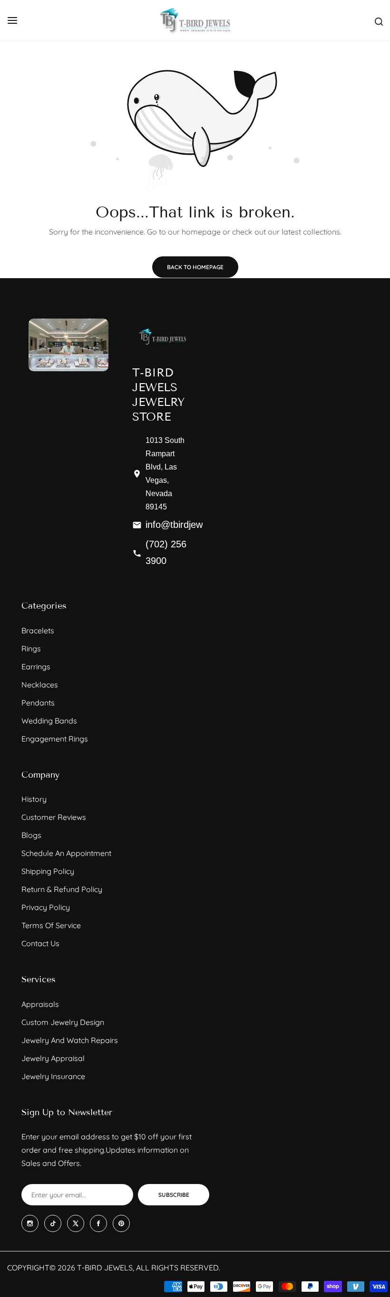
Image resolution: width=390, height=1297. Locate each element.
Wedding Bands (49, 720)
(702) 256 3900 (166, 551)
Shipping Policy (47, 871)
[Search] (379, 20)
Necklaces (39, 684)
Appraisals (40, 1004)
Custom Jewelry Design (62, 1022)
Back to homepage (195, 267)
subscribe (173, 1194)
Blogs (31, 835)
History (34, 799)
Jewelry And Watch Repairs (69, 1040)
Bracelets (37, 630)
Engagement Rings (54, 738)
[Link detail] (30, 1223)
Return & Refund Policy (61, 889)
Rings (31, 648)
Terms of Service (51, 925)
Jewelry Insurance (53, 1076)
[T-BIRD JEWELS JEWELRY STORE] (195, 20)
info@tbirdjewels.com (190, 524)
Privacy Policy (45, 907)
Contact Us (40, 943)
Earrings (35, 666)
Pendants (38, 702)
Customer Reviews (53, 817)
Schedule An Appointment (66, 853)
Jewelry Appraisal (53, 1058)
